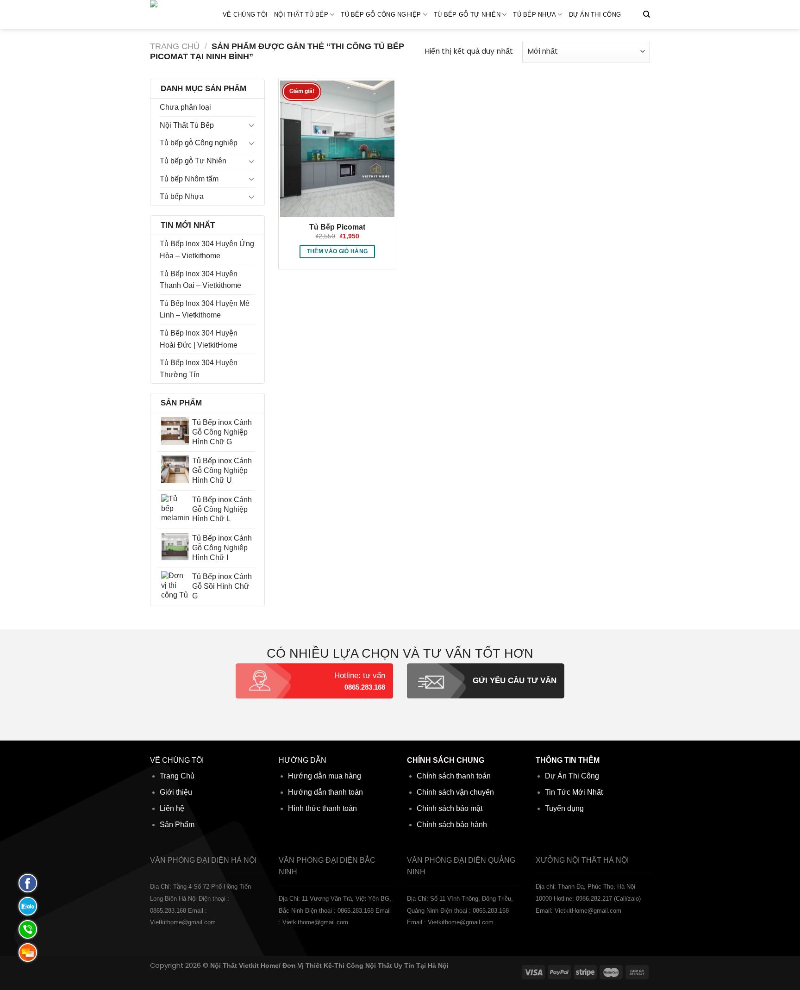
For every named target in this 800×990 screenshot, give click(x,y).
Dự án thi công (595, 14)
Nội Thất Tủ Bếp (301, 14)
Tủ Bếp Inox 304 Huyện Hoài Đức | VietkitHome (199, 339)
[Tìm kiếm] (646, 14)
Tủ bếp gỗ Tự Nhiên (467, 14)
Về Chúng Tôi (245, 14)
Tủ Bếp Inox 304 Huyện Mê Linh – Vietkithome (205, 309)
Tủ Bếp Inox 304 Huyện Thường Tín (199, 369)
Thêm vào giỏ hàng (337, 251)
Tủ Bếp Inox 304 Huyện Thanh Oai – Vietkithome (200, 280)
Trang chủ (175, 46)
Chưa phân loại (185, 107)
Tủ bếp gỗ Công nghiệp (381, 14)
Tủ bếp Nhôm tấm (189, 179)
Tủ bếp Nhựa (534, 14)
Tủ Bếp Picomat (337, 227)
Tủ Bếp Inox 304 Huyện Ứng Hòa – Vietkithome (207, 250)
